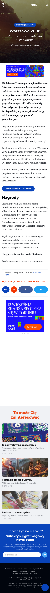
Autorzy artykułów (36, 569)
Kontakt (33, 574)
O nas (15, 571)
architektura (34, 282)
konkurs (9, 282)
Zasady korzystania (27, 571)
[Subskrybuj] (44, 555)
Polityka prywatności (20, 574)
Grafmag (23, 578)
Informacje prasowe (25, 25)
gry (43, 282)
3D (3, 282)
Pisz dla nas (22, 569)
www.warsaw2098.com (18, 188)
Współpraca (10, 569)
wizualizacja (20, 282)
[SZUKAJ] (47, 5)
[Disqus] (25, 370)
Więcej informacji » (30, 587)
